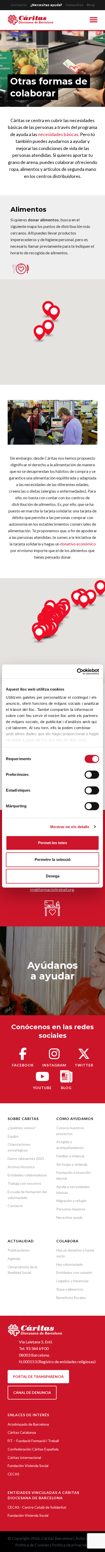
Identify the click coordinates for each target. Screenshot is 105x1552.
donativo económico (78, 543)
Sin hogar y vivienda (71, 1164)
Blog (91, 5)
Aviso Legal (85, 1538)
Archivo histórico (21, 1167)
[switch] (92, 775)
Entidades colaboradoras (27, 1175)
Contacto (19, 5)
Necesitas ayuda (69, 1217)
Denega (52, 876)
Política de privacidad (71, 1544)
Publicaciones (19, 1250)
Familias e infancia (70, 1156)
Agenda (14, 1258)
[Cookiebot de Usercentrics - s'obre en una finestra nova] (77, 671)
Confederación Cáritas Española (33, 1449)
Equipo (13, 1136)
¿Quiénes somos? (22, 1128)
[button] (93, 20)
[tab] (93, 20)
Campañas (74, 5)
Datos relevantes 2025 (26, 1158)
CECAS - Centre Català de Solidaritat (37, 1507)
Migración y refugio (71, 1200)
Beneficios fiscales (71, 1297)
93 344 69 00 (37, 1348)
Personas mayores (71, 1209)
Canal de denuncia (32, 1392)
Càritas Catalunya (22, 1432)
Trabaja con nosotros (24, 1183)
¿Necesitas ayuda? (46, 5)
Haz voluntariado (69, 1264)
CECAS (13, 1474)
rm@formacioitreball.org (52, 889)
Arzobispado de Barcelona (28, 1424)
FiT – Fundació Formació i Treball (33, 1441)
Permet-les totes (52, 843)
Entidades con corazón (74, 1272)
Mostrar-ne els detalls (69, 827)
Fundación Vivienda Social (28, 1465)
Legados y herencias (72, 1281)
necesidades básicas (58, 134)
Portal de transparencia (38, 1376)
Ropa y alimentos (69, 1289)
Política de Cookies (32, 1544)
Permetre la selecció (53, 859)
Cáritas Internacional (24, 1457)
